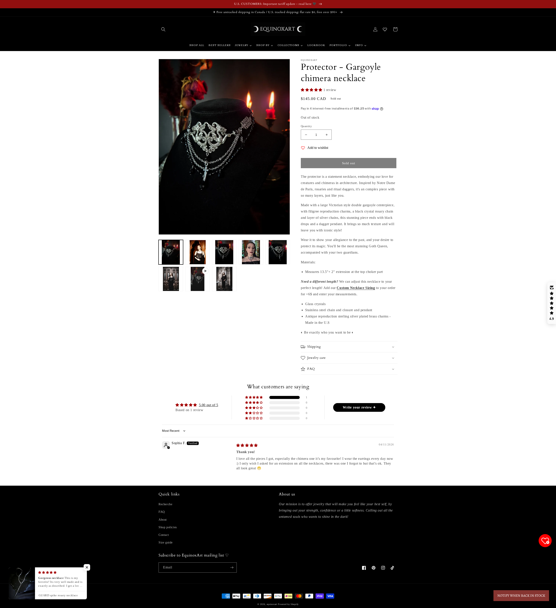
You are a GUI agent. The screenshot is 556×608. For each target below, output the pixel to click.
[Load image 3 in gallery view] (224, 252)
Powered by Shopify (288, 604)
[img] (247, 445)
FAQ (162, 511)
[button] (163, 29)
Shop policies (168, 527)
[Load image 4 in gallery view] (251, 252)
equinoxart (272, 604)
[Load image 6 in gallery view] (171, 279)
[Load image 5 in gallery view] (277, 252)
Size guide (166, 542)
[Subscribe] (232, 567)
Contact (164, 535)
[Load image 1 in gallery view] (171, 252)
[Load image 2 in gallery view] (197, 252)
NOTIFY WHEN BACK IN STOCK (521, 595)
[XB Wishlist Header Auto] (385, 29)
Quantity (306, 126)
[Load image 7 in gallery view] (224, 279)
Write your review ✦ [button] (359, 407)
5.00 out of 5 (208, 405)
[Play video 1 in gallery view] (197, 279)
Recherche (165, 504)
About (163, 519)
